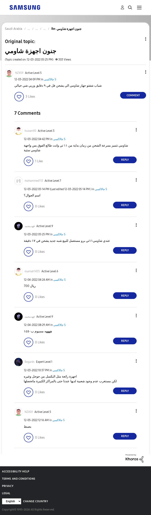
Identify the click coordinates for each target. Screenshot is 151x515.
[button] (139, 72)
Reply (125, 159)
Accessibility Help (15, 471)
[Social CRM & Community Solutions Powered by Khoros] (134, 458)
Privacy (7, 486)
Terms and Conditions (18, 478)
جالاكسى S (50, 79)
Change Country (35, 501)
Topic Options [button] (139, 39)
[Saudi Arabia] (24, 7)
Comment (133, 95)
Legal (6, 493)
